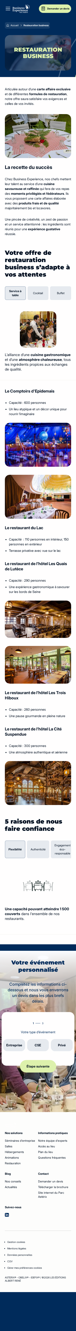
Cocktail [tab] (38, 293)
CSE (38, 1045)
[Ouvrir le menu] (8, 9)
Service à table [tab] (15, 293)
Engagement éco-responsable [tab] (63, 849)
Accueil (15, 25)
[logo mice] (21, 8)
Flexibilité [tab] (15, 849)
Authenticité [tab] (38, 849)
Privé (62, 1045)
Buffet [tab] (60, 293)
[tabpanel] (38, 341)
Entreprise (14, 1045)
